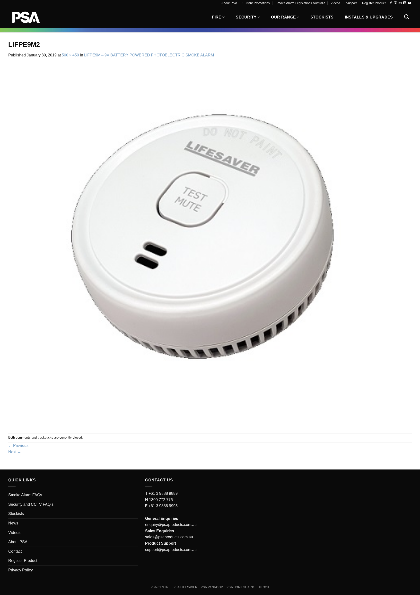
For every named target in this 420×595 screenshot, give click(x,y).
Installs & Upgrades (369, 17)
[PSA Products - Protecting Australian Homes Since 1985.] (32, 17)
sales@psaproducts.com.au (169, 537)
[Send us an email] (400, 3)
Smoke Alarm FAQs (25, 495)
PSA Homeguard (240, 587)
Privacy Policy (20, 570)
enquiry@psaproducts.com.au (171, 525)
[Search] (406, 16)
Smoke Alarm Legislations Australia (300, 3)
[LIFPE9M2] (210, 245)
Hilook (264, 587)
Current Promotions (256, 3)
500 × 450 (70, 55)
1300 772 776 (160, 500)
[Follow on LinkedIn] (404, 3)
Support (351, 3)
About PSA (229, 3)
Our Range (283, 17)
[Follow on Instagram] (395, 3)
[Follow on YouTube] (409, 3)
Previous (18, 445)
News (13, 523)
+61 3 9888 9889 (163, 493)
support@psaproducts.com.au (171, 550)
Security (246, 17)
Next (14, 452)
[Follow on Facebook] (390, 3)
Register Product (374, 3)
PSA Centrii (160, 587)
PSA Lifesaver (186, 587)
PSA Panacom (212, 587)
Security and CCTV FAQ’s (30, 504)
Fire (216, 17)
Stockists (322, 17)
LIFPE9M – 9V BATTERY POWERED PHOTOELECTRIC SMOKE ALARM (149, 55)
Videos (335, 3)
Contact (15, 551)
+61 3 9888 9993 (163, 506)
